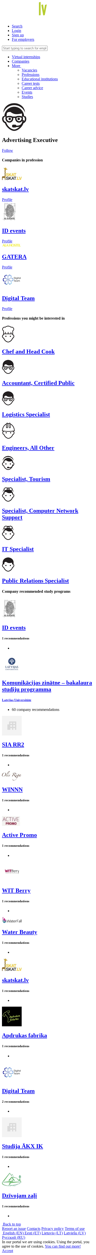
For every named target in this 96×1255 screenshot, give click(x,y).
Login (16, 30)
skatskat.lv (15, 189)
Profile (7, 199)
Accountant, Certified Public (38, 383)
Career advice (32, 88)
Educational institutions (40, 79)
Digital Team (18, 298)
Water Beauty (19, 932)
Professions (30, 74)
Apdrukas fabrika (24, 1035)
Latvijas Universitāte (16, 700)
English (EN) (13, 1233)
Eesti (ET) (33, 1233)
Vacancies (29, 70)
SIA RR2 (13, 744)
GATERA (14, 257)
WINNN (12, 789)
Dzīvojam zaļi (19, 1195)
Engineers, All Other (28, 448)
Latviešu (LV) (75, 1233)
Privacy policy (52, 1229)
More (16, 66)
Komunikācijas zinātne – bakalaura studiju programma (47, 685)
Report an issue (14, 1229)
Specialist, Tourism (26, 479)
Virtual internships (26, 57)
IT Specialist (18, 549)
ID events (14, 230)
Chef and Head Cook (28, 351)
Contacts (33, 1229)
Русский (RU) (13, 1237)
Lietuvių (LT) (52, 1233)
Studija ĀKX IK (22, 1146)
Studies (27, 97)
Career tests (31, 83)
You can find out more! (63, 1246)
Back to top (11, 1224)
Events (27, 92)
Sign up (18, 35)
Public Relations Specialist (35, 581)
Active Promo (19, 835)
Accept (7, 1251)
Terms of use (75, 1229)
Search (17, 26)
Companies (20, 61)
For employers (23, 39)
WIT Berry (16, 890)
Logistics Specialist (26, 414)
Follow (7, 150)
